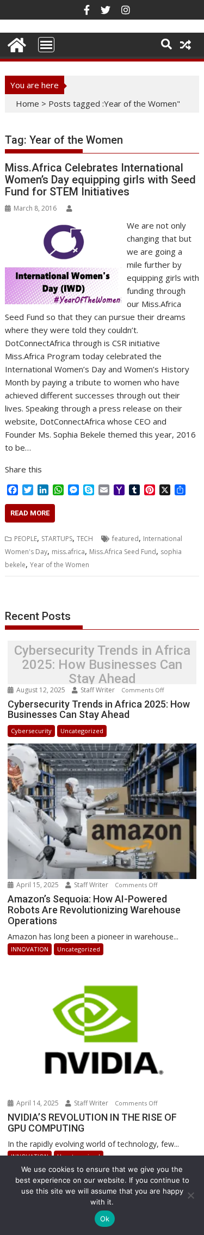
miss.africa (68, 551)
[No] (190, 1195)
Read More (30, 513)
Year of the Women (59, 564)
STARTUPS (56, 538)
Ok (105, 1218)
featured (125, 538)
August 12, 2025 (41, 690)
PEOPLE (25, 538)
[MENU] (46, 44)
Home (27, 103)
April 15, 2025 (37, 884)
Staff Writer (97, 690)
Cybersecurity (31, 731)
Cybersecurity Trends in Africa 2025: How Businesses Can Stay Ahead (102, 664)
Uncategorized (81, 731)
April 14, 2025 (37, 1103)
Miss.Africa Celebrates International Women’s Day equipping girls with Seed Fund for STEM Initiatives (100, 179)
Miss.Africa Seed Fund (122, 551)
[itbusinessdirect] (15, 43)
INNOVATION (29, 949)
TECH (85, 538)
